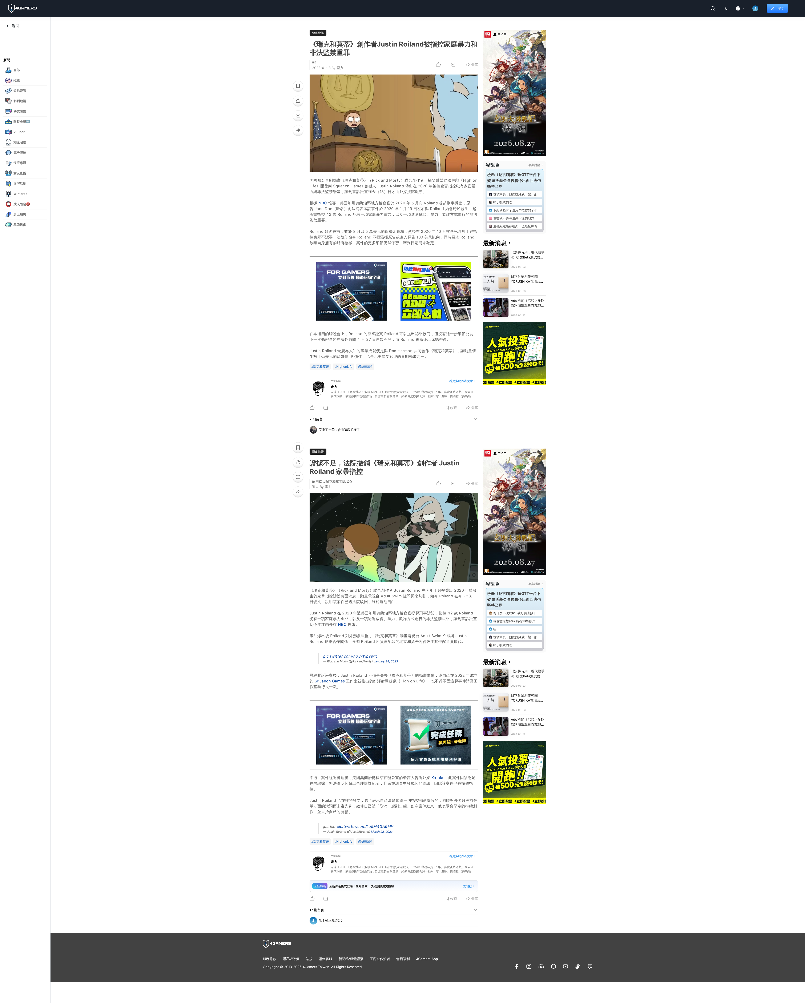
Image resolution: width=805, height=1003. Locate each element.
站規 (309, 959)
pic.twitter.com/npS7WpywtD (351, 656)
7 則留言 (316, 419)
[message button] (298, 115)
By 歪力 (337, 68)
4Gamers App (427, 959)
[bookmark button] (298, 86)
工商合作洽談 (380, 959)
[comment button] (453, 64)
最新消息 (495, 243)
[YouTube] (565, 966)
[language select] (740, 8)
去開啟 (467, 886)
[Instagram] (529, 966)
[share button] (298, 130)
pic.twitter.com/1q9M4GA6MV (365, 826)
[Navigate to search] (712, 8)
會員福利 (403, 959)
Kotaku (437, 777)
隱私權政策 (291, 959)
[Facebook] (517, 966)
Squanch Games (330, 681)
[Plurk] (553, 966)
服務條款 (269, 959)
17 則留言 (317, 910)
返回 (15, 26)
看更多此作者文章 (461, 381)
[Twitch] (590, 966)
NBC (322, 203)
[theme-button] (726, 8)
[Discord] (541, 966)
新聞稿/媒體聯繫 (351, 959)
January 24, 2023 (386, 661)
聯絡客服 (325, 959)
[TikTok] (578, 966)
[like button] (298, 101)
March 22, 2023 (382, 831)
